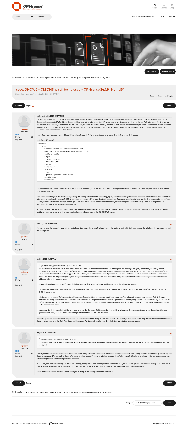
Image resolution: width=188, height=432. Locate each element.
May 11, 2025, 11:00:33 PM (46, 333)
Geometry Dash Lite (146, 271)
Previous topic (156, 96)
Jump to (129, 403)
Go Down (18, 105)
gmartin (24, 237)
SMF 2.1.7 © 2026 (18, 423)
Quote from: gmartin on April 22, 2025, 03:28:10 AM (58, 339)
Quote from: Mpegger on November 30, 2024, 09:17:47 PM (61, 266)
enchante (24, 272)
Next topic (168, 96)
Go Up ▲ (172, 423)
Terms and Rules (162, 423)
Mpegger (24, 129)
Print (169, 105)
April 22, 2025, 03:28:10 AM (47, 224)
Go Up (18, 383)
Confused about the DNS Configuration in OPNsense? (82, 354)
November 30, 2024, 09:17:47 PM (51, 116)
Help (154, 423)
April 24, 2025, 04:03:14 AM (47, 259)
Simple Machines (32, 423)
